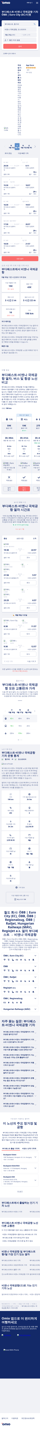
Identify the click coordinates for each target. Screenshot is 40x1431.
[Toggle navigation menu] (37, 3)
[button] (11, 34)
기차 (14, 1304)
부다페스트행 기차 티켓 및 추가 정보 (15, 1238)
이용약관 (14, 1418)
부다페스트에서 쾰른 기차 (11, 1269)
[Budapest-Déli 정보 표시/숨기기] (35, 1180)
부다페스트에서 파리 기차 (11, 1260)
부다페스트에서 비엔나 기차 (12, 1211)
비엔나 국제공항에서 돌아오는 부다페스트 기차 (19, 1234)
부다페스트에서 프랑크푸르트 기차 (14, 1265)
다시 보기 (18, 529)
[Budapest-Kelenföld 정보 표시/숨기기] (35, 1168)
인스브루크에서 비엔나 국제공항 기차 (15, 1274)
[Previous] (5, 711)
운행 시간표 (10, 315)
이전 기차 (9, 661)
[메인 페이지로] (6, 3)
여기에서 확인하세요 (20, 671)
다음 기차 (30, 661)
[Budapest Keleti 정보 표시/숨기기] (35, 1157)
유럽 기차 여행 (23, 1304)
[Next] (35, 146)
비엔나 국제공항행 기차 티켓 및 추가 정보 (17, 1241)
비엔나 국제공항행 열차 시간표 (19, 1305)
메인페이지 (6, 1304)
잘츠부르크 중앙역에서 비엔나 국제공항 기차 (18, 1294)
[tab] (8, 153)
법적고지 (5, 1418)
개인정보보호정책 (27, 1418)
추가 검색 (11, 289)
